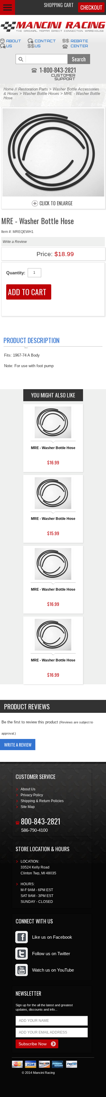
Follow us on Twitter (51, 953)
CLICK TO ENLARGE (55, 203)
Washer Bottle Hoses (41, 93)
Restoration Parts (33, 89)
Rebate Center (79, 43)
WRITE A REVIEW (18, 744)
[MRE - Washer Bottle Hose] (53, 194)
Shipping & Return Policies (42, 801)
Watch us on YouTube (53, 969)
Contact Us (45, 43)
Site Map (28, 807)
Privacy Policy (32, 795)
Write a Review (15, 242)
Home (9, 89)
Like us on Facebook (52, 937)
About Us (13, 43)
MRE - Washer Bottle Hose (53, 448)
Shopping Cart (59, 5)
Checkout (91, 7)
